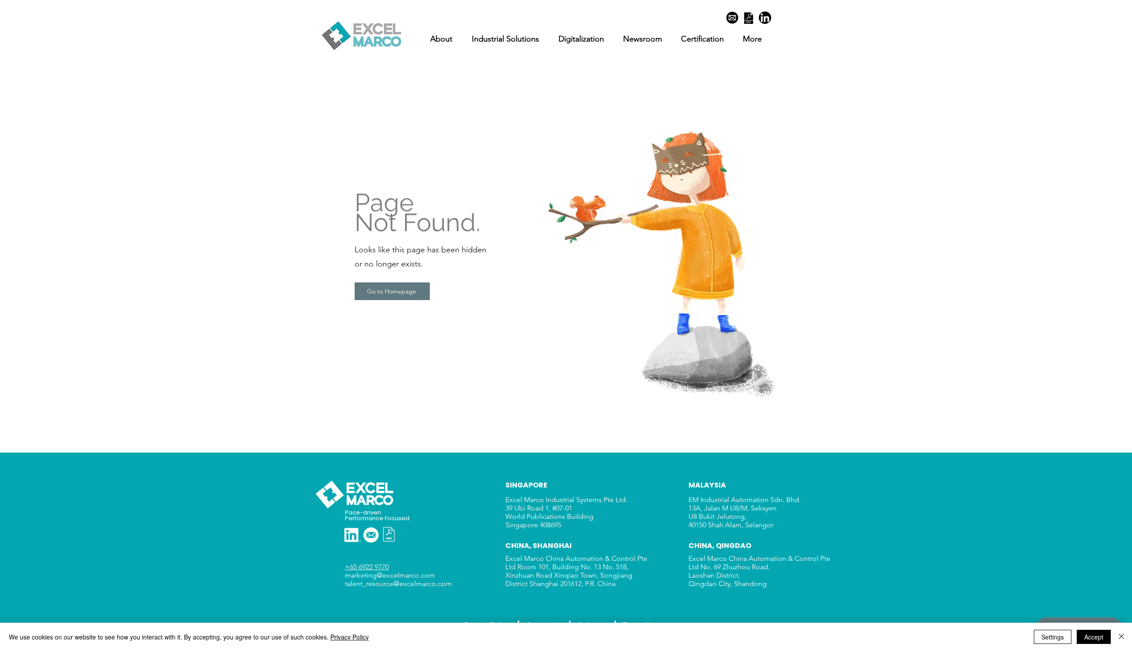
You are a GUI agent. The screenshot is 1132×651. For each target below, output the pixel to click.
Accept (1093, 636)
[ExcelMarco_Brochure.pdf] (749, 19)
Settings (1052, 636)
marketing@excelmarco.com (390, 575)
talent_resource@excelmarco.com (399, 583)
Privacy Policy (349, 636)
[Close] (1121, 637)
